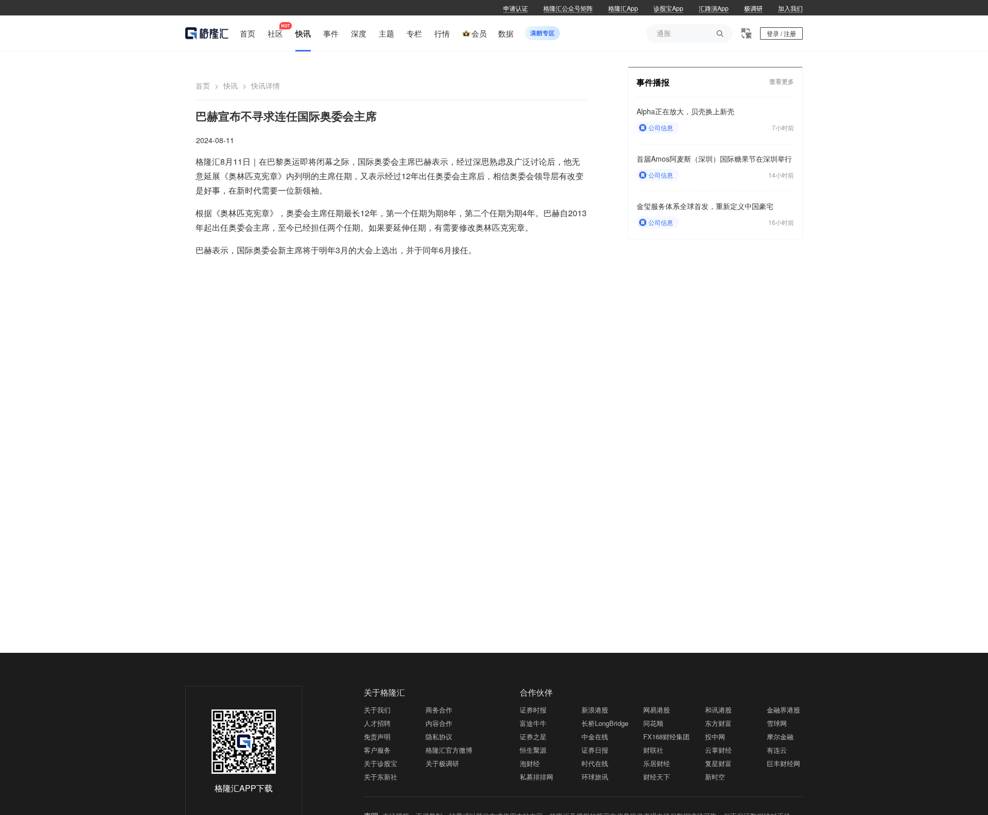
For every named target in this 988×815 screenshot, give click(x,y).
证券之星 (533, 736)
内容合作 (439, 723)
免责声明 (377, 736)
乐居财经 (656, 763)
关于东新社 (380, 777)
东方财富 (718, 723)
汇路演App (714, 8)
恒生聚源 (533, 750)
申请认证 (515, 8)
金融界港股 (783, 710)
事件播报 (653, 82)
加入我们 (790, 8)
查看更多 (781, 81)
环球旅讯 (594, 777)
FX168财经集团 (666, 736)
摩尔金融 (780, 736)
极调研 (753, 8)
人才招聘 (377, 723)
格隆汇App (623, 8)
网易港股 (656, 710)
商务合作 (439, 710)
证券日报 (594, 750)
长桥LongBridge (604, 723)
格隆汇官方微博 (449, 750)
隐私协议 (439, 736)
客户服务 (377, 750)
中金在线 (594, 736)
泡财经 (530, 763)
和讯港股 (718, 710)
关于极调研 (442, 763)
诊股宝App (668, 8)
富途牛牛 (533, 723)
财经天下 (656, 777)
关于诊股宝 (380, 763)
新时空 (715, 777)
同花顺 (653, 723)
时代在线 (594, 763)
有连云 (777, 750)
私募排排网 (536, 777)
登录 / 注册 (781, 33)
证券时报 (533, 710)
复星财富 (718, 763)
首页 (203, 85)
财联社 (653, 750)
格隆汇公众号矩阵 (568, 8)
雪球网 (777, 723)
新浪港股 (594, 710)
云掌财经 (718, 750)
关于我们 (377, 710)
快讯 (230, 85)
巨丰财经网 (783, 763)
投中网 (715, 736)
